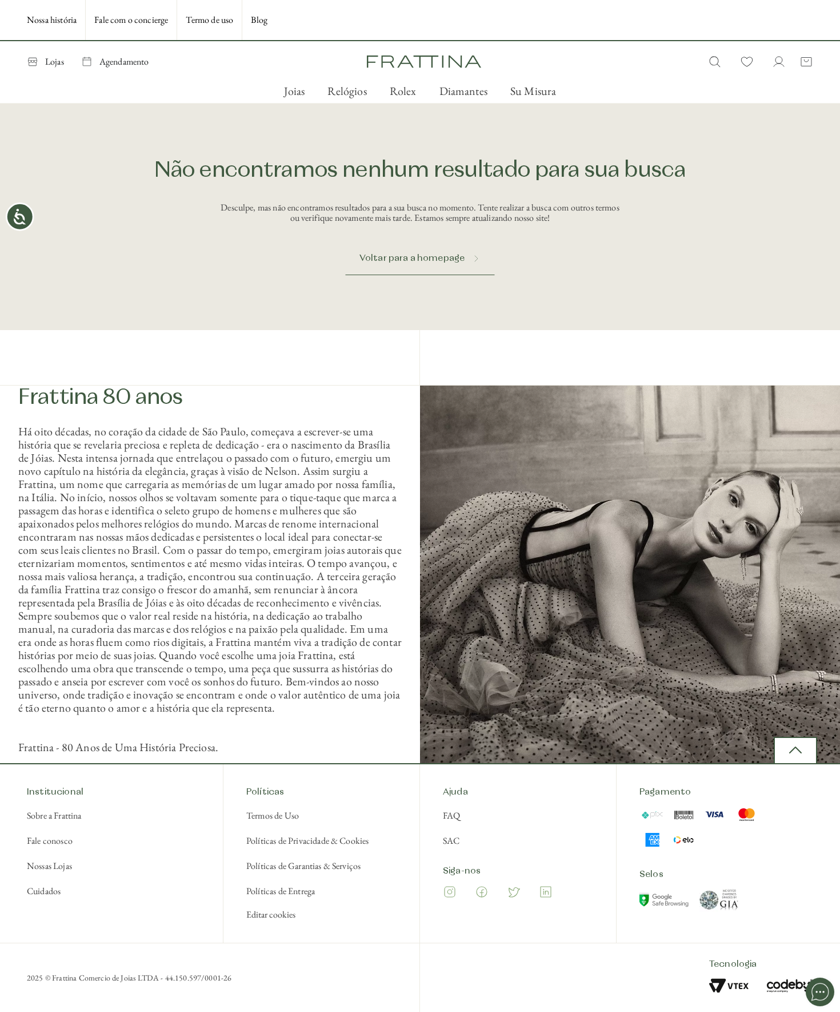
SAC (451, 841)
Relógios (346, 91)
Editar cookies (270, 915)
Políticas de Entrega (280, 891)
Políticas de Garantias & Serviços (303, 866)
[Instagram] (450, 894)
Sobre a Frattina (54, 815)
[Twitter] (514, 894)
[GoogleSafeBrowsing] (665, 902)
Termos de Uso (272, 815)
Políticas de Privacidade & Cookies (307, 841)
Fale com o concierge (131, 20)
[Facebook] (482, 894)
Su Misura (533, 91)
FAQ (451, 815)
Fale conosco (50, 841)
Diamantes (463, 91)
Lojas (54, 61)
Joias (294, 91)
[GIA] (719, 902)
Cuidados (44, 891)
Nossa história (52, 20)
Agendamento (124, 61)
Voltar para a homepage (412, 258)
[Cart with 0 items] (804, 62)
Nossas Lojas (49, 866)
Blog (259, 20)
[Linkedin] (546, 894)
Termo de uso (209, 20)
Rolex (403, 91)
